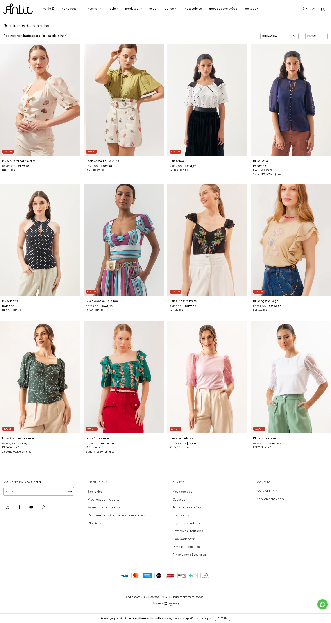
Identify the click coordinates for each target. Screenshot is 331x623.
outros (169, 8)
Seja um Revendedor (187, 523)
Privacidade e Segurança (189, 554)
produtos (132, 8)
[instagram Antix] (7, 507)
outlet (153, 8)
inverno (92, 8)
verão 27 (49, 8)
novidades (69, 8)
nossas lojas (193, 8)
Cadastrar (179, 499)
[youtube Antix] (31, 507)
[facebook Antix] (19, 507)
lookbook (251, 8)
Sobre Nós (95, 491)
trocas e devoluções (223, 8)
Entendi (223, 618)
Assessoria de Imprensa (104, 507)
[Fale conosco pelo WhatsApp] (322, 604)
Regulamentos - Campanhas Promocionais (117, 515)
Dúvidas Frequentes (186, 546)
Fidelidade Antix (184, 539)
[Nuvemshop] (166, 605)
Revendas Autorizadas (188, 531)
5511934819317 (267, 491)
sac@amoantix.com (270, 499)
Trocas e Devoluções (187, 507)
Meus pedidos (182, 491)
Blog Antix (95, 523)
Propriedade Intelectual (104, 499)
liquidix (113, 8)
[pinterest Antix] (43, 507)
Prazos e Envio (182, 515)
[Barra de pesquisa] (305, 9)
